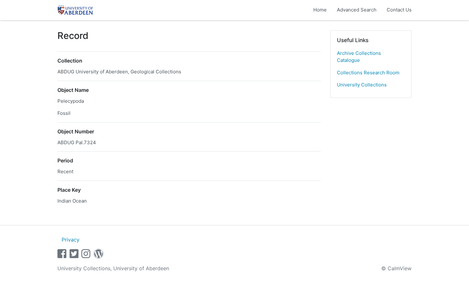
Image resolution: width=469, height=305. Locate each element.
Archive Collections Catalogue (359, 56)
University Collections (362, 85)
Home (320, 10)
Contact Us (399, 10)
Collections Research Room (368, 73)
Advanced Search (356, 10)
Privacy (70, 239)
